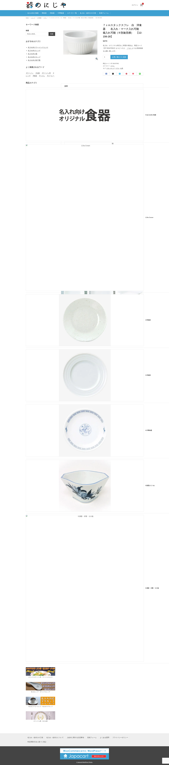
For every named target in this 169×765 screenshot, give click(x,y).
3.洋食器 (39, 17)
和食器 (44, 13)
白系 (121, 68)
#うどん (42, 76)
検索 (27, 30)
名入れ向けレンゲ (34, 50)
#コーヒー (50, 76)
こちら (129, 48)
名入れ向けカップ (34, 57)
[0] (141, 5)
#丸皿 (38, 73)
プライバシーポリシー (120, 737)
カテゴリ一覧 (72, 13)
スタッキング (110, 68)
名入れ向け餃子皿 (34, 60)
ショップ (33, 17)
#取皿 (35, 76)
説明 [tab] (66, 86)
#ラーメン (29, 73)
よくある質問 (104, 737)
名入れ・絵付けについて (55, 737)
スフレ (45, 17)
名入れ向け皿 (32, 54)
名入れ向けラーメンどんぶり (38, 47)
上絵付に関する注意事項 (75, 737)
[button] (97, 59)
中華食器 (61, 13)
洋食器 (52, 13)
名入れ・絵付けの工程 (88, 13)
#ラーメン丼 (46, 73)
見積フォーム (104, 13)
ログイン (135, 5)
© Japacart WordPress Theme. (84, 762)
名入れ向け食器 (33, 13)
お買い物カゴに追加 (119, 57)
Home (27, 17)
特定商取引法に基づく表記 (36, 742)
